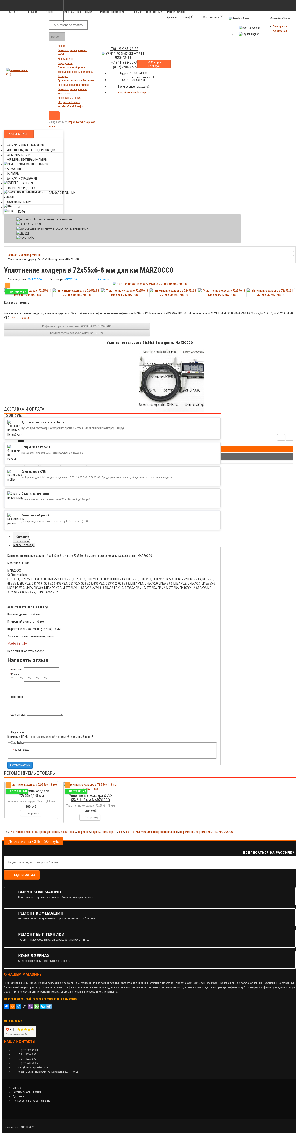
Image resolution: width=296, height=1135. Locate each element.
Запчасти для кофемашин (72, 89)
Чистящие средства (21, 188)
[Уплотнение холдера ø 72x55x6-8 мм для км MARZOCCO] (150, 284)
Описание (22, 536)
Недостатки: (18, 732)
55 (122, 832)
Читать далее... (22, 317)
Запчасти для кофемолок (72, 50)
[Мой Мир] (18, 1006)
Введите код (22, 749)
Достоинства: (18, 714)
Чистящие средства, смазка (73, 84)
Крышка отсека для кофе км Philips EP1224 (76, 333)
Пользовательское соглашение (31, 1100)
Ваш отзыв (17, 696)
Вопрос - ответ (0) (24, 545)
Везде (61, 45)
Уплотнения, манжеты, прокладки (31, 150)
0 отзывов (104, 279)
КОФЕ (61, 54)
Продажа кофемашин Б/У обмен (76, 80)
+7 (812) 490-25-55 (27, 1063)
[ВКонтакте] (6, 1006)
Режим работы (176, 11)
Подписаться (24, 875)
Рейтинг (15, 674)
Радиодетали (65, 63)
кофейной (84, 832)
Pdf (18, 207)
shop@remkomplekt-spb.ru (133, 92)
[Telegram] (49, 1006)
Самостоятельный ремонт (72, 228)
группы (95, 832)
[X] (24, 1006)
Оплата (17, 1087)
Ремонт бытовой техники (76, 11)
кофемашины (204, 832)
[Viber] (30, 1006)
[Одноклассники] (12, 1006)
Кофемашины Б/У (19, 202)
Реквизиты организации (147, 11)
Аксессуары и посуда (70, 97)
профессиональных (165, 832)
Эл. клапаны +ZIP (18, 155)
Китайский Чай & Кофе (70, 106)
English (254, 34)
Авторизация (280, 30)
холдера (68, 832)
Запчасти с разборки (22, 178)
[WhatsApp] (36, 1006)
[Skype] (43, 1006)
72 (115, 832)
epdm (42, 832)
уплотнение (54, 832)
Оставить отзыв (20, 765)
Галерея (27, 183)
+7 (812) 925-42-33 (27, 1050)
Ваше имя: (17, 669)
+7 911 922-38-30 (26, 1058)
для (149, 832)
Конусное (17, 832)
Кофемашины (65, 58)
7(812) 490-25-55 (124, 67)
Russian (255, 27)
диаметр (107, 832)
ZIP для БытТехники (69, 102)
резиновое (30, 832)
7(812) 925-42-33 (124, 49)
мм (138, 832)
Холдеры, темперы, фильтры (27, 159)
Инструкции (64, 93)
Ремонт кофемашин (112, 11)
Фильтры (63, 76)
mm (143, 832)
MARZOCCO (226, 832)
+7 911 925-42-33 (130, 55)
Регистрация (280, 26)
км (215, 832)
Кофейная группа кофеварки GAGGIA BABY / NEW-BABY (77, 326)
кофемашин (186, 832)
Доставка (18, 1096)
